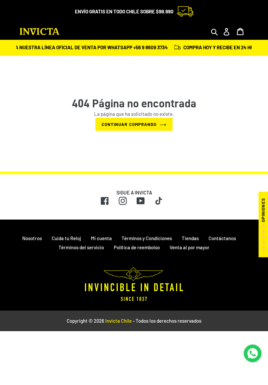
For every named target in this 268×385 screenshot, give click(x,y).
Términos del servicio (81, 247)
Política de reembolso (137, 247)
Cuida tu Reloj (66, 238)
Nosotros (32, 238)
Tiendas (190, 238)
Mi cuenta (101, 238)
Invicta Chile (118, 321)
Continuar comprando (129, 124)
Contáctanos (222, 238)
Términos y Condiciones (147, 238)
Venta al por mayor (189, 247)
